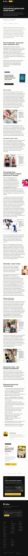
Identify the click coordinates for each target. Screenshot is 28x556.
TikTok (4, 547)
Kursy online (5, 527)
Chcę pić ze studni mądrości (12, 494)
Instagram (17, 439)
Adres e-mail (15, 485)
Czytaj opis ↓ (7, 460)
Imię (5, 485)
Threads (20, 473)
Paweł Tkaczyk (13, 433)
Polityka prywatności (19, 553)
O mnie (4, 523)
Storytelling (13, 525)
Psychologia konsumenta (12, 19)
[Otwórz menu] (14, 1)
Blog (4, 525)
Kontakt (11, 1)
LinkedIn (11, 439)
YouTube (20, 439)
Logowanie (12, 542)
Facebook (13, 439)
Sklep (4, 528)
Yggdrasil (4, 530)
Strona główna (5, 19)
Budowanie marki (16, 23)
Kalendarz (4, 536)
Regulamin (17, 552)
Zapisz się (6, 515)
